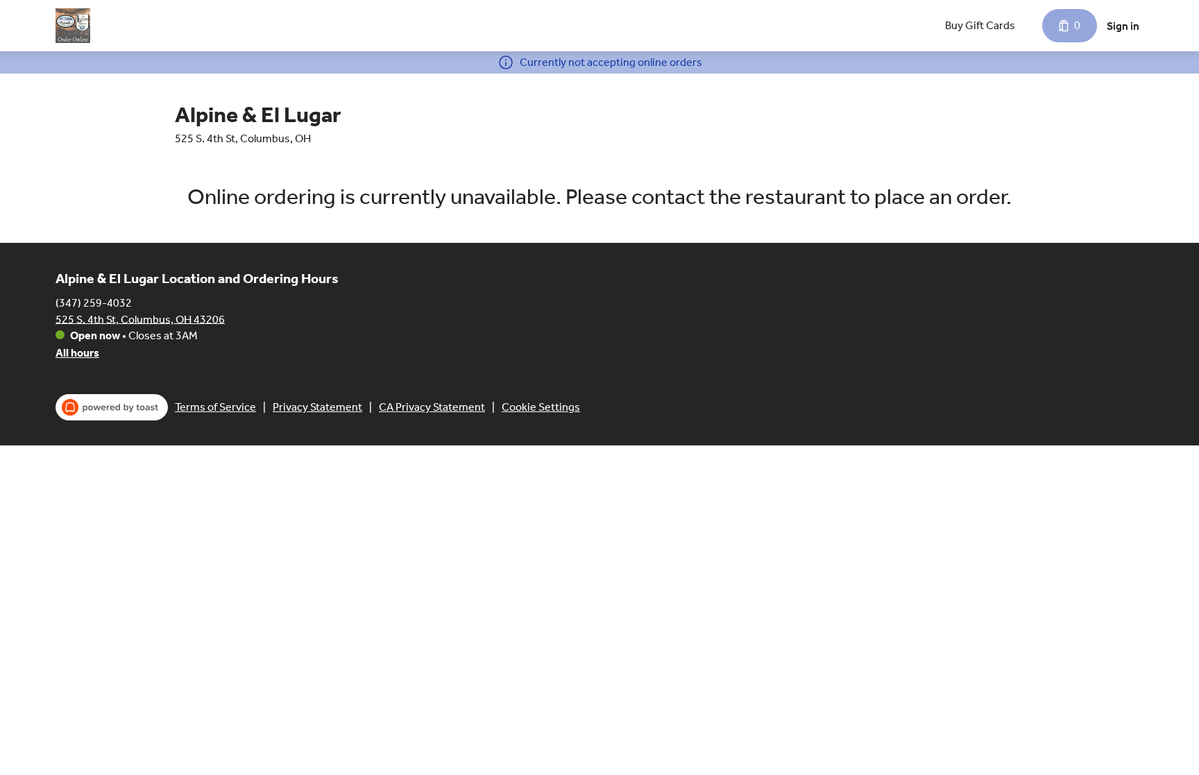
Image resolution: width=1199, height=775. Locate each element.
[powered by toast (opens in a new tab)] (112, 407)
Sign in (1123, 26)
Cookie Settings (541, 407)
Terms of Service (215, 407)
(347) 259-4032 (94, 302)
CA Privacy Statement (432, 407)
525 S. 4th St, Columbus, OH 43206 (140, 318)
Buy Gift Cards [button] (980, 25)
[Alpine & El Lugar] (73, 25)
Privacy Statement (317, 407)
